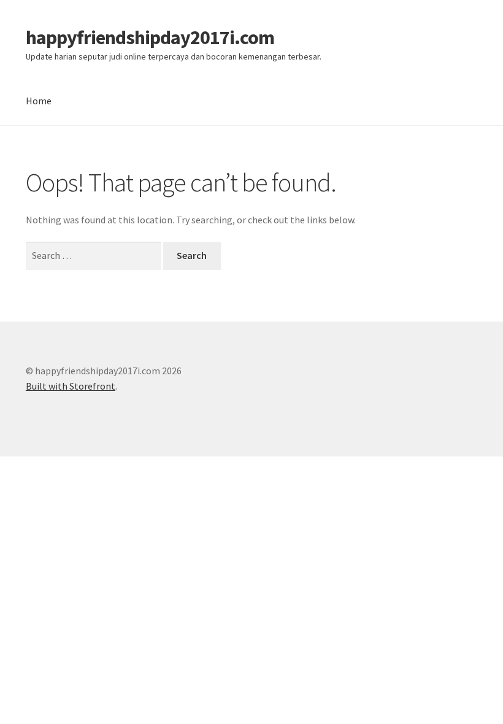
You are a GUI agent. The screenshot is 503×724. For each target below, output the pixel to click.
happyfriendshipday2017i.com (150, 37)
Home (39, 100)
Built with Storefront (70, 386)
